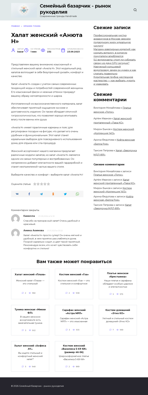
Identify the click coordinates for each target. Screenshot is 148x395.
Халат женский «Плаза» (30, 274)
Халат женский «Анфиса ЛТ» (30, 347)
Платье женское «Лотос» (108, 174)
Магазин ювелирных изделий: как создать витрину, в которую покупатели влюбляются (115, 53)
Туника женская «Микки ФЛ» (30, 311)
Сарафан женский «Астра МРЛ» (74, 311)
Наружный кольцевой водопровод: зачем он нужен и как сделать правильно (115, 70)
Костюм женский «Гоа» (74, 274)
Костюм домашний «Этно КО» (118, 311)
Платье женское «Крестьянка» (117, 275)
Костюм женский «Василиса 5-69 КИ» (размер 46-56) (74, 349)
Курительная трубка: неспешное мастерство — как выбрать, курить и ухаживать (114, 80)
